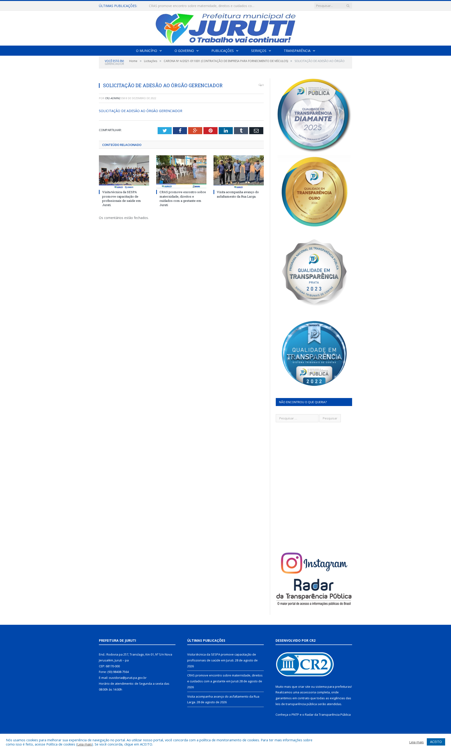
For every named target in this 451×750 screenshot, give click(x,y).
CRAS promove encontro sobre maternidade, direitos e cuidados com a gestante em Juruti (203, 6)
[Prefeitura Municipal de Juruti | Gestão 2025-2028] (225, 27)
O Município (146, 50)
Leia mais (84, 744)
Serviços (258, 50)
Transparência (297, 50)
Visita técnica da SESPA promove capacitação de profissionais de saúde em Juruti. (121, 198)
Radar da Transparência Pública (328, 714)
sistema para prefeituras (333, 686)
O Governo (184, 50)
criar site (304, 686)
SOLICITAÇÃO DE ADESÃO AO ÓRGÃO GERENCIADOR (140, 111)
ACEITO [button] (436, 741)
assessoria (308, 692)
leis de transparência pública (296, 704)
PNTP (295, 714)
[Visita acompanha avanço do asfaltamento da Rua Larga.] (239, 171)
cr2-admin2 (113, 98)
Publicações (222, 50)
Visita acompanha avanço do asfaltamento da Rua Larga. (238, 194)
